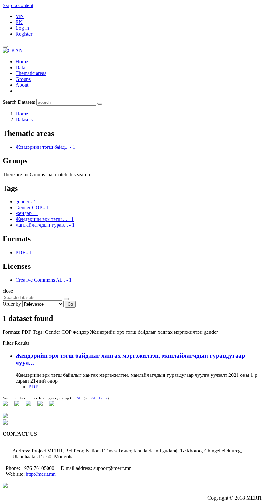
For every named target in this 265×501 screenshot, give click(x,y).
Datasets (24, 119)
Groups (23, 79)
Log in (22, 28)
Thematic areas (31, 73)
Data (20, 67)
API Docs (99, 398)
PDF (33, 386)
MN (20, 16)
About (22, 85)
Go (70, 304)
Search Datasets (19, 102)
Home (22, 61)
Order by (12, 304)
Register (24, 34)
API (79, 398)
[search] (66, 299)
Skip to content (18, 5)
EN (19, 22)
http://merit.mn (41, 474)
